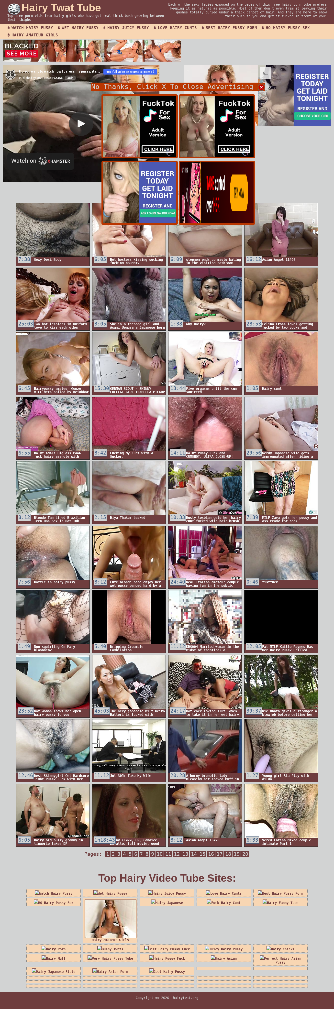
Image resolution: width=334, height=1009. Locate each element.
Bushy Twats (112, 949)
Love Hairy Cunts (177, 27)
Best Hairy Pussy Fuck (169, 949)
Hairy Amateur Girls (34, 35)
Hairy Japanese (169, 903)
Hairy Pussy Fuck (169, 958)
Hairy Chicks (282, 949)
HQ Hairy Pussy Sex (288, 27)
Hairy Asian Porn (112, 972)
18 (228, 854)
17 (220, 854)
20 (245, 854)
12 (177, 854)
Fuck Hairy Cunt (226, 903)
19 (237, 854)
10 (160, 854)
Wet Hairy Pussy (80, 27)
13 (185, 854)
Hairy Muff (56, 958)
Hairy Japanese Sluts (55, 972)
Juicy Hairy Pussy (226, 949)
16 (211, 854)
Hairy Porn (56, 949)
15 (202, 854)
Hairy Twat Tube (61, 7)
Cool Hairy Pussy (169, 972)
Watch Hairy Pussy (32, 27)
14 (194, 854)
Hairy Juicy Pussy (128, 27)
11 (168, 854)
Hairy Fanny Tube (282, 903)
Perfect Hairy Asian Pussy (282, 960)
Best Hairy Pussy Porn (231, 27)
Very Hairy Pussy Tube (112, 958)
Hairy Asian (226, 958)
